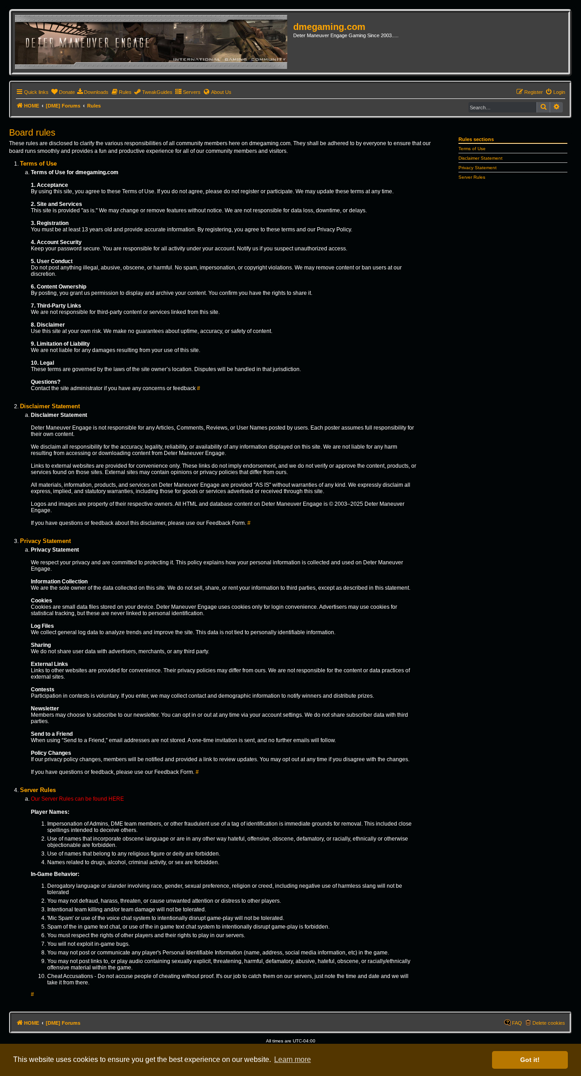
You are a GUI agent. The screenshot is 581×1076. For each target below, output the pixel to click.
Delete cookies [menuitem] (548, 1023)
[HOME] (154, 42)
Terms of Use (472, 148)
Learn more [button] (292, 1059)
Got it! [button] (530, 1059)
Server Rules (471, 177)
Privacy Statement (477, 167)
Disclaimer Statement (480, 158)
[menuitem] (63, 92)
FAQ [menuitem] (517, 1023)
